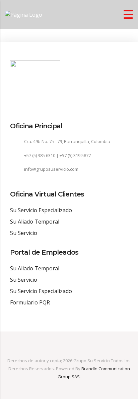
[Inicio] (23, 14)
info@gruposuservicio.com (51, 169)
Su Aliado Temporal (34, 221)
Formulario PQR (30, 302)
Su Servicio (23, 233)
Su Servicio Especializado (41, 210)
